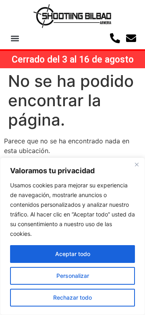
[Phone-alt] (115, 38)
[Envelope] (131, 38)
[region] (72, 236)
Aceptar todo (72, 253)
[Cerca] (136, 164)
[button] (15, 38)
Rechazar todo (72, 297)
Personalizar (72, 275)
